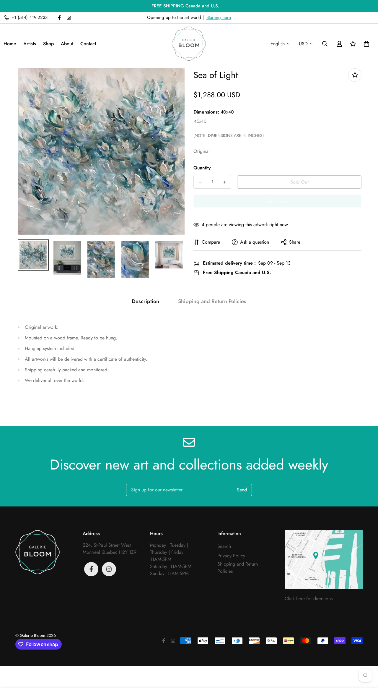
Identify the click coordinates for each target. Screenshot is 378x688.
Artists (29, 43)
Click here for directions (309, 598)
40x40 (200, 121)
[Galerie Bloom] (189, 44)
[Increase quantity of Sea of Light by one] (224, 182)
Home (10, 43)
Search (224, 546)
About (67, 43)
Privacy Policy (231, 555)
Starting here (218, 17)
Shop (48, 43)
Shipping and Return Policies (237, 567)
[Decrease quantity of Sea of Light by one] (200, 182)
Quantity (202, 167)
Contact (88, 43)
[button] (365, 44)
